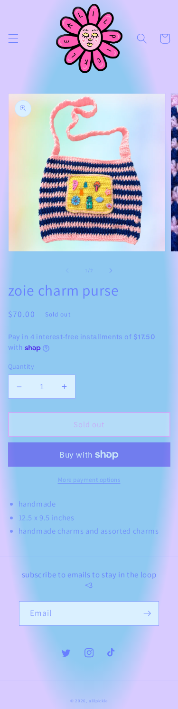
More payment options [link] (89, 480)
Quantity (21, 366)
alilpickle (98, 701)
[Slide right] (111, 270)
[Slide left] (66, 270)
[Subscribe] (147, 613)
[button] (12, 38)
